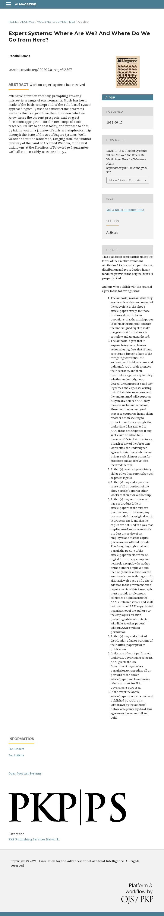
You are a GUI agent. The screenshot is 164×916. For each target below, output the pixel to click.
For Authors (16, 755)
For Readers (16, 749)
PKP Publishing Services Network (34, 839)
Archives (27, 21)
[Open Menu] (8, 4)
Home (13, 21)
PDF (111, 97)
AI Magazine (25, 4)
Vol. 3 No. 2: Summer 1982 (56, 21)
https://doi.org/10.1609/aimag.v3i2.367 (44, 70)
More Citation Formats (125, 180)
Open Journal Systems (25, 773)
